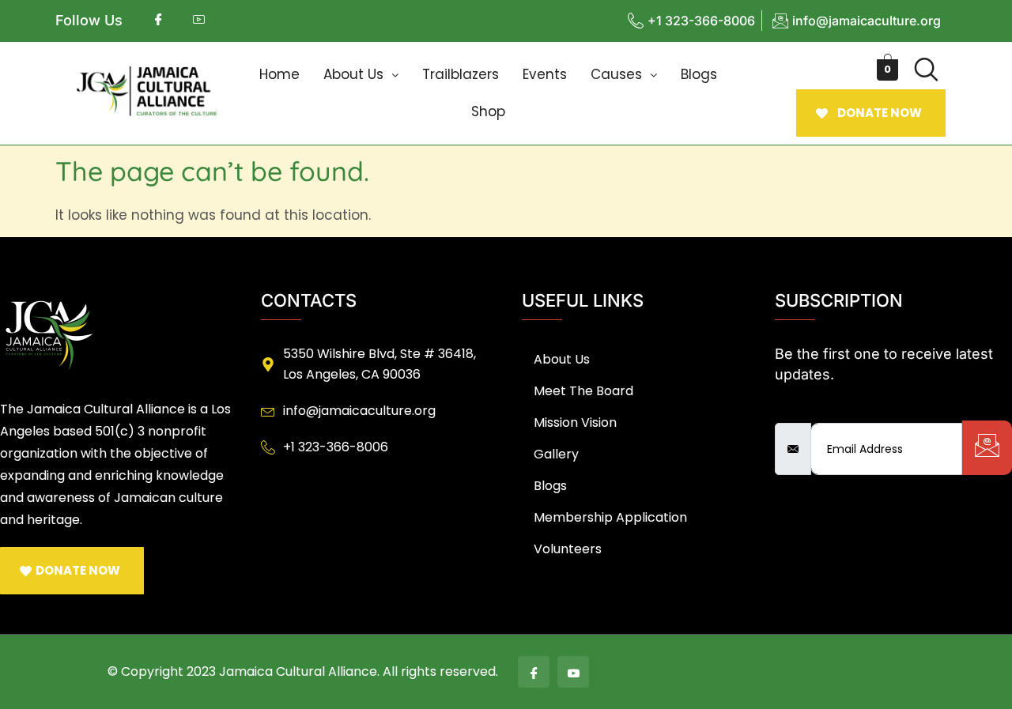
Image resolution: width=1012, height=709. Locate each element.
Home (279, 74)
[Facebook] (533, 672)
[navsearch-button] (926, 69)
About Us (353, 74)
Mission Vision (575, 422)
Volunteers (568, 549)
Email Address (822, 410)
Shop (488, 111)
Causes (616, 74)
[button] (361, 74)
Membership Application (610, 517)
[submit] (987, 447)
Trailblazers (460, 74)
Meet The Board (583, 391)
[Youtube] (573, 672)
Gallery (556, 454)
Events (545, 74)
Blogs (699, 74)
